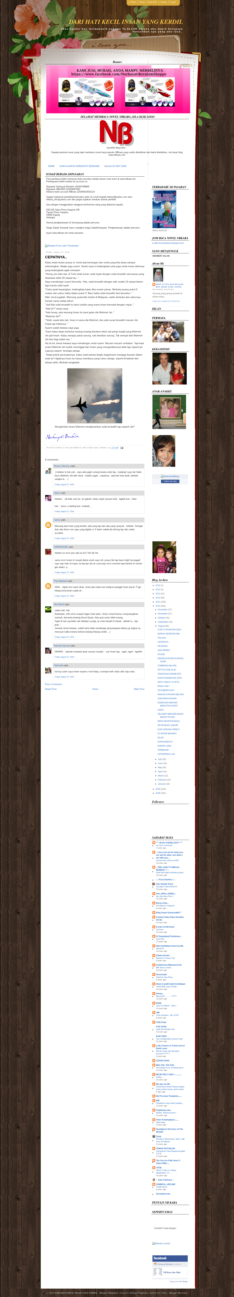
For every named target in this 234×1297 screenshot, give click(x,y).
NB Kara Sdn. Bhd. (172, 1272)
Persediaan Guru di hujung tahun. (170, 1068)
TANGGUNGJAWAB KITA (169, 674)
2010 (158, 606)
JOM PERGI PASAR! (167, 698)
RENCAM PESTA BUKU (169, 721)
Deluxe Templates (139, 1292)
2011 (158, 602)
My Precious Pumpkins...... (169, 1096)
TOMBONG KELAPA (167, 665)
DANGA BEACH (165, 742)
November (163, 614)
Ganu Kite (160, 939)
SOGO (161, 710)
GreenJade (161, 974)
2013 (158, 593)
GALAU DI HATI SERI (115, 166)
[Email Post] (121, 447)
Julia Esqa (161, 1022)
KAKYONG (161, 1036)
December (163, 609)
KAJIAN (161, 654)
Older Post (139, 689)
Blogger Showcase (178, 1292)
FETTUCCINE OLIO (167, 670)
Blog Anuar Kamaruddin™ (169, 912)
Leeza (57, 520)
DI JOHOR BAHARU (167, 733)
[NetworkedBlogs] (170, 476)
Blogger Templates (109, 1292)
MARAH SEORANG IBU (169, 634)
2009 (158, 789)
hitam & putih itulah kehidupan (170, 984)
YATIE (159, 1168)
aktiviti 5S (160, 948)
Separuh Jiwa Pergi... (165, 977)
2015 (158, 585)
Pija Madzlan (60, 581)
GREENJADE (61, 547)
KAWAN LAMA (164, 746)
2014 (158, 589)
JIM (157, 1012)
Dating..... (160, 1077)
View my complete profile (166, 301)
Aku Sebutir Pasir (164, 884)
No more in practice (164, 845)
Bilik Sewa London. (164, 967)
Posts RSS (152, 2)
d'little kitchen (163, 955)
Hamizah (58, 665)
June (160, 763)
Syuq (158, 1136)
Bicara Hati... (162, 903)
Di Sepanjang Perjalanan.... (169, 936)
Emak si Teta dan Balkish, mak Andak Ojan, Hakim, (170, 286)
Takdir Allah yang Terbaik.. (167, 987)
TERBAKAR (163, 750)
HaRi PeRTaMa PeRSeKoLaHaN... (170, 873)
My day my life (163, 1084)
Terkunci (159, 929)
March (161, 775)
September (163, 622)
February (162, 780)
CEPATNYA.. (56, 257)
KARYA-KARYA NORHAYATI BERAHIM (79, 166)
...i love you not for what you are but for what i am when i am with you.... (169, 855)
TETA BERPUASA (166, 690)
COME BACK (161, 1187)
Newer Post (51, 689)
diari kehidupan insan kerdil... (170, 946)
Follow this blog (170, 481)
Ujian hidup (160, 1122)
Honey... (160, 993)
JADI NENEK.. (164, 650)
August (161, 626)
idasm (57, 493)
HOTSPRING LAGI (166, 754)
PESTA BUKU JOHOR (168, 725)
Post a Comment (53, 684)
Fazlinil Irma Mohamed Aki (169, 965)
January (161, 784)
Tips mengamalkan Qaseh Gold (169, 1039)
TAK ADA (162, 638)
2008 (158, 793)
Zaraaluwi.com (163, 1194)
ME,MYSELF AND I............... (169, 1074)
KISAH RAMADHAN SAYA (170, 678)
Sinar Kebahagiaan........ (167, 1120)
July (160, 759)
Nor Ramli (59, 604)
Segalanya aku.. (163, 1110)
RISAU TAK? (163, 686)
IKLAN (161, 737)
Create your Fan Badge (179, 1281)
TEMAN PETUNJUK (165, 1148)
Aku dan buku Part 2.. (165, 896)
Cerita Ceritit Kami (165, 927)
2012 (158, 598)
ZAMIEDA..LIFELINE (165, 1184)
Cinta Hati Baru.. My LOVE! (167, 1015)
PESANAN (163, 646)
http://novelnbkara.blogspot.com (169, 243)
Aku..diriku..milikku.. (166, 893)
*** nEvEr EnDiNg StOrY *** (169, 843)
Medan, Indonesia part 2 (166, 1113)
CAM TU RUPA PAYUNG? (170, 629)
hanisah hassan (62, 645)
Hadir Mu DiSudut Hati (165, 1029)
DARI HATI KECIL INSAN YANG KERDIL (126, 21)
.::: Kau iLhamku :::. (165, 879)
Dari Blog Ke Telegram (165, 906)
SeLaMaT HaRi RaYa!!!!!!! (166, 887)
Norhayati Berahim (165, 1264)
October (161, 618)
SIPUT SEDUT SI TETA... (169, 682)
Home (133, 2)
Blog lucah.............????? (166, 996)
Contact (164, 2)
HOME (51, 166)
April (160, 771)
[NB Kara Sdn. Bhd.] (157, 1276)
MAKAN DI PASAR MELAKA (171, 694)
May (160, 767)
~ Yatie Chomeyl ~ (165, 1180)
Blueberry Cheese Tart (165, 958)
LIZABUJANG (162, 1060)
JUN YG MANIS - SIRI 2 (166, 1006)
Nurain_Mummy (62, 466)
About (142, 2)
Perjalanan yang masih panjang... (169, 1103)
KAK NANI (161, 1026)
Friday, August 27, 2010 (64, 484)
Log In (173, 2)
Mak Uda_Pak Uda (165, 1065)
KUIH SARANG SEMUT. (169, 729)
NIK (158, 1100)
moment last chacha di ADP (167, 860)
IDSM (158, 1003)
